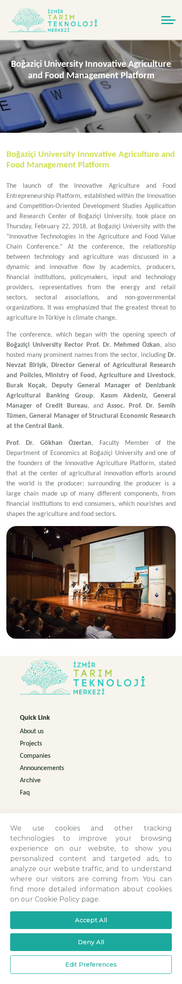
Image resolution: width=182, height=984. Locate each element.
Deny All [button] (91, 942)
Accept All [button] (91, 920)
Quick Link (35, 718)
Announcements (42, 768)
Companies (35, 756)
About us (32, 731)
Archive (30, 780)
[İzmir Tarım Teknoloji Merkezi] (53, 20)
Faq (25, 792)
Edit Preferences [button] (91, 964)
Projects (31, 743)
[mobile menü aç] (168, 20)
